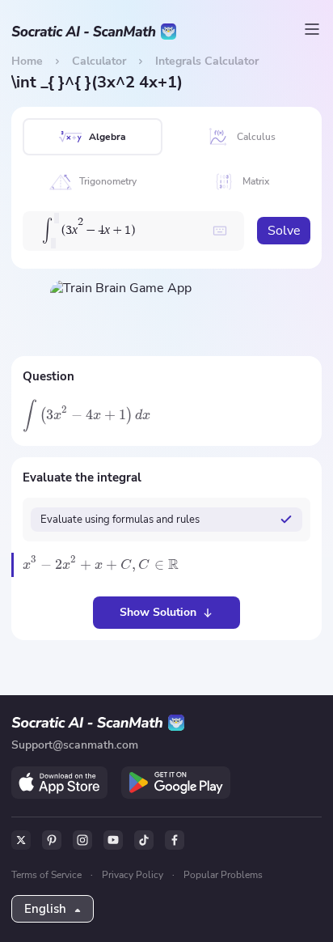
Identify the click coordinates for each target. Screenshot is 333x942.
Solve (284, 231)
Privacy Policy (132, 874)
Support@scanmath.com (74, 745)
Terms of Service (46, 874)
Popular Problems (223, 874)
